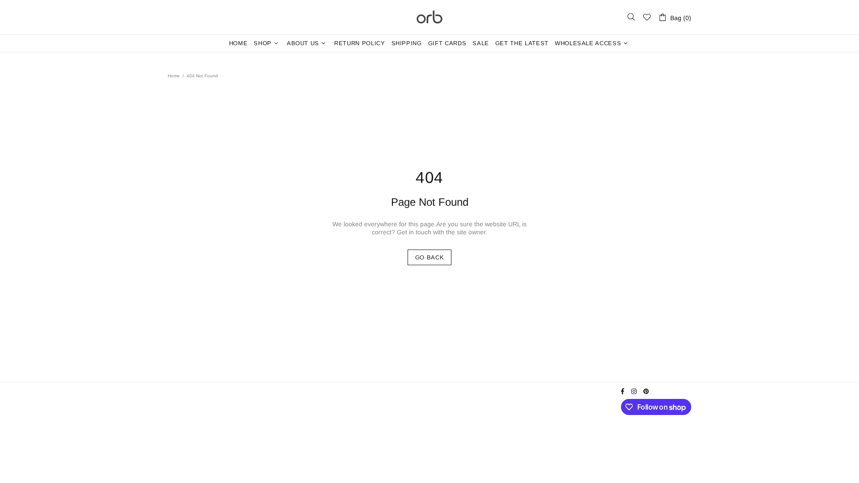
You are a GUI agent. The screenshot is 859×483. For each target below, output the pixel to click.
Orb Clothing (429, 17)
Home (174, 75)
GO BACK (429, 257)
